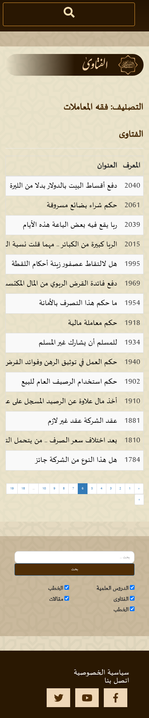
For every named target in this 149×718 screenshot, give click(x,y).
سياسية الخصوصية (101, 672)
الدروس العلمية (113, 588)
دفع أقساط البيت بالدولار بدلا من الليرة (63, 185)
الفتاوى (121, 599)
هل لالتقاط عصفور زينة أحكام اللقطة (64, 264)
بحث (74, 569)
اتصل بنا (117, 680)
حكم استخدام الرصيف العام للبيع (69, 381)
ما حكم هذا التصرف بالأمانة (78, 303)
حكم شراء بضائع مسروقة (82, 205)
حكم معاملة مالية (92, 323)
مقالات (56, 599)
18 (23, 488)
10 (44, 488)
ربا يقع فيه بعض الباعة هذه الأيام (70, 224)
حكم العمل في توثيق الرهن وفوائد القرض (60, 362)
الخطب (55, 588)
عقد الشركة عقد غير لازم (82, 420)
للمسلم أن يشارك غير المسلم (78, 342)
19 (12, 488)
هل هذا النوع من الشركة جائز (76, 460)
